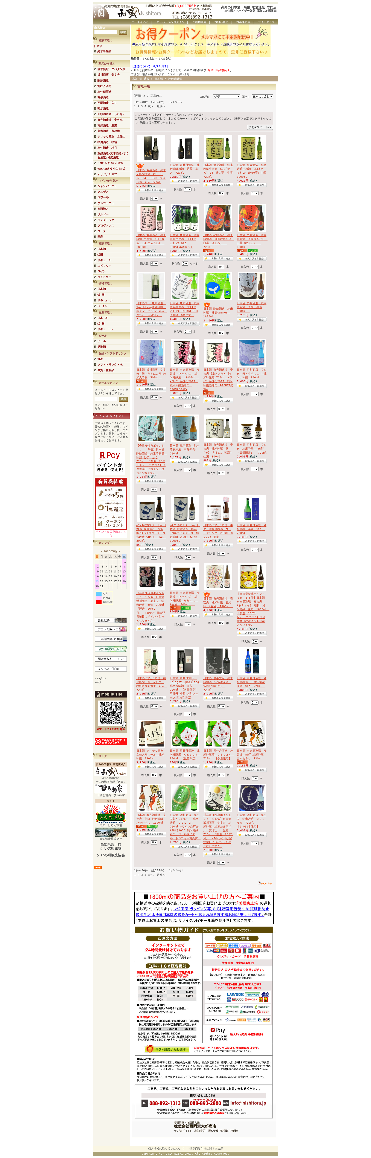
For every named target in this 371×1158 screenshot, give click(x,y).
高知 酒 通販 (140, 78)
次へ (151, 106)
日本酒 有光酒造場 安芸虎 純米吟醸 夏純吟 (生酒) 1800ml (218, 602)
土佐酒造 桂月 (107, 147)
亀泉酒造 (103, 97)
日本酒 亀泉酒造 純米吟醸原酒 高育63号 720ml (184, 449)
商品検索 (99, 27)
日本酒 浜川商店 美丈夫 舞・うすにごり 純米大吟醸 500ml (151, 373)
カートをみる (140, 22)
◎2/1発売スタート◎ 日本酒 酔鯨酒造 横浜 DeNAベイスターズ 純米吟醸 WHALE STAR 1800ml (185, 533)
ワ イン (102, 305)
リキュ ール (105, 329)
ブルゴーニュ (105, 203)
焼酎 (100, 254)
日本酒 (98, 46)
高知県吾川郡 (111, 846)
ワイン (101, 271)
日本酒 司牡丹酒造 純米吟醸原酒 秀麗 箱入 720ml (184, 168)
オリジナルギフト (108, 174)
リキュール (104, 260)
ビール (101, 341)
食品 (100, 359)
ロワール (103, 197)
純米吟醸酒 (104, 51)
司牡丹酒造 (104, 86)
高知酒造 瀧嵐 (107, 125)
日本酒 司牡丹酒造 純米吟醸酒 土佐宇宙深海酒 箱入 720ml (251, 682)
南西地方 (103, 208)
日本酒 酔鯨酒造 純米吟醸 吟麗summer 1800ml (218, 312)
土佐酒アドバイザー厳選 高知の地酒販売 (251, 10)
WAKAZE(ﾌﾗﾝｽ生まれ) (111, 168)
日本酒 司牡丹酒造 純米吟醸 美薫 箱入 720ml (251, 529)
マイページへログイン (170, 22)
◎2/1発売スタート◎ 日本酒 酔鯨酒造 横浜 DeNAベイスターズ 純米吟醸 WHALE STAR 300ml (151, 533)
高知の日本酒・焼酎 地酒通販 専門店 (249, 7)
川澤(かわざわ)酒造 (110, 163)
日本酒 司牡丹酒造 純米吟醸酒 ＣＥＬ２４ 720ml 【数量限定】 (218, 754)
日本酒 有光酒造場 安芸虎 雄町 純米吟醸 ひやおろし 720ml (251, 754)
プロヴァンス (105, 225)
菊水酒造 (103, 108)
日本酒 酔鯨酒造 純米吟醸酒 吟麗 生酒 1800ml (251, 307)
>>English (100, 678)
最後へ (161, 106)
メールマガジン (108, 382)
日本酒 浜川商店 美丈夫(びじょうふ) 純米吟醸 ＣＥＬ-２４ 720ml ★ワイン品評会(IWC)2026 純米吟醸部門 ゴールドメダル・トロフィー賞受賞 (185, 826)
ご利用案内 (199, 22)
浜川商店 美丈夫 (108, 74)
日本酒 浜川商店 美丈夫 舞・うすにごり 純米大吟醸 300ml (251, 373)
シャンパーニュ (107, 186)
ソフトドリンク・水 (110, 364)
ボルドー (103, 214)
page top (266, 883)
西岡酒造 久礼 (107, 102)
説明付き (139, 95)
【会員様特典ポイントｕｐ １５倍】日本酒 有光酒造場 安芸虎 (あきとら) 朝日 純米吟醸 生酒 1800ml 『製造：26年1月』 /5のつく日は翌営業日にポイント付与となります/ (253, 609)
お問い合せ (221, 22)
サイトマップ (266, 22)
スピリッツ (104, 265)
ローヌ (101, 231)
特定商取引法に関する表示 (206, 1148)
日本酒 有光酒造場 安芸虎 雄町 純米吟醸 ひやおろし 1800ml (151, 818)
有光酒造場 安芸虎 (110, 119)
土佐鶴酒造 (104, 91)
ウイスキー (104, 276)
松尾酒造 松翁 (107, 142)
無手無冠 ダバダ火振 (111, 69)
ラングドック (105, 220)
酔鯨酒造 (103, 80)
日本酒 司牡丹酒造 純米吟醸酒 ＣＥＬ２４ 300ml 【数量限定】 (185, 754)
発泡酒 (101, 346)
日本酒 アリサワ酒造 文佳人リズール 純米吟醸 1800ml (151, 754)
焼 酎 (101, 294)
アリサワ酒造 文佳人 (111, 136)
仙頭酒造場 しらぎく (111, 114)
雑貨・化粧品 (105, 370)
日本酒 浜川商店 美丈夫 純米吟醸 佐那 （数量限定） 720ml (252, 448)
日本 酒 (102, 318)
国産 (100, 236)
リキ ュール (105, 300)
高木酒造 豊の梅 (108, 131)
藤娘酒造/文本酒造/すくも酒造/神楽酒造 (113, 155)
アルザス (103, 191)
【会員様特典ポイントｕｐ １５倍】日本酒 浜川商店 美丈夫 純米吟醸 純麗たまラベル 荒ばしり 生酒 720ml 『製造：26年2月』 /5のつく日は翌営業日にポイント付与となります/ (218, 830)
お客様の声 (243, 22)
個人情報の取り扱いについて (166, 1148)
